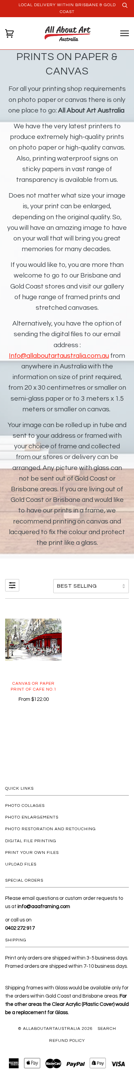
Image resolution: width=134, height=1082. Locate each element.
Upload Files (20, 864)
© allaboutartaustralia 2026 (55, 1028)
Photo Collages (25, 805)
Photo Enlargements (31, 817)
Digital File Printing (30, 841)
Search (107, 1028)
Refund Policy (67, 1040)
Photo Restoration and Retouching (50, 829)
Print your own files (32, 852)
